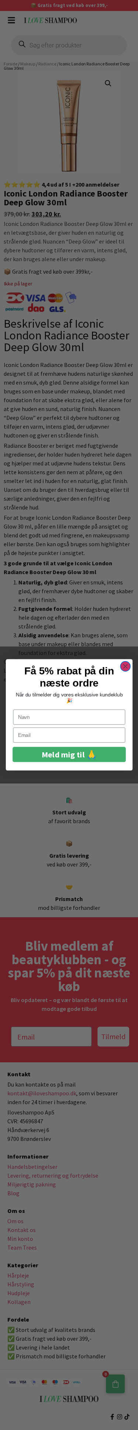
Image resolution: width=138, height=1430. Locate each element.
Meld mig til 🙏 (69, 754)
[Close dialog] (125, 666)
